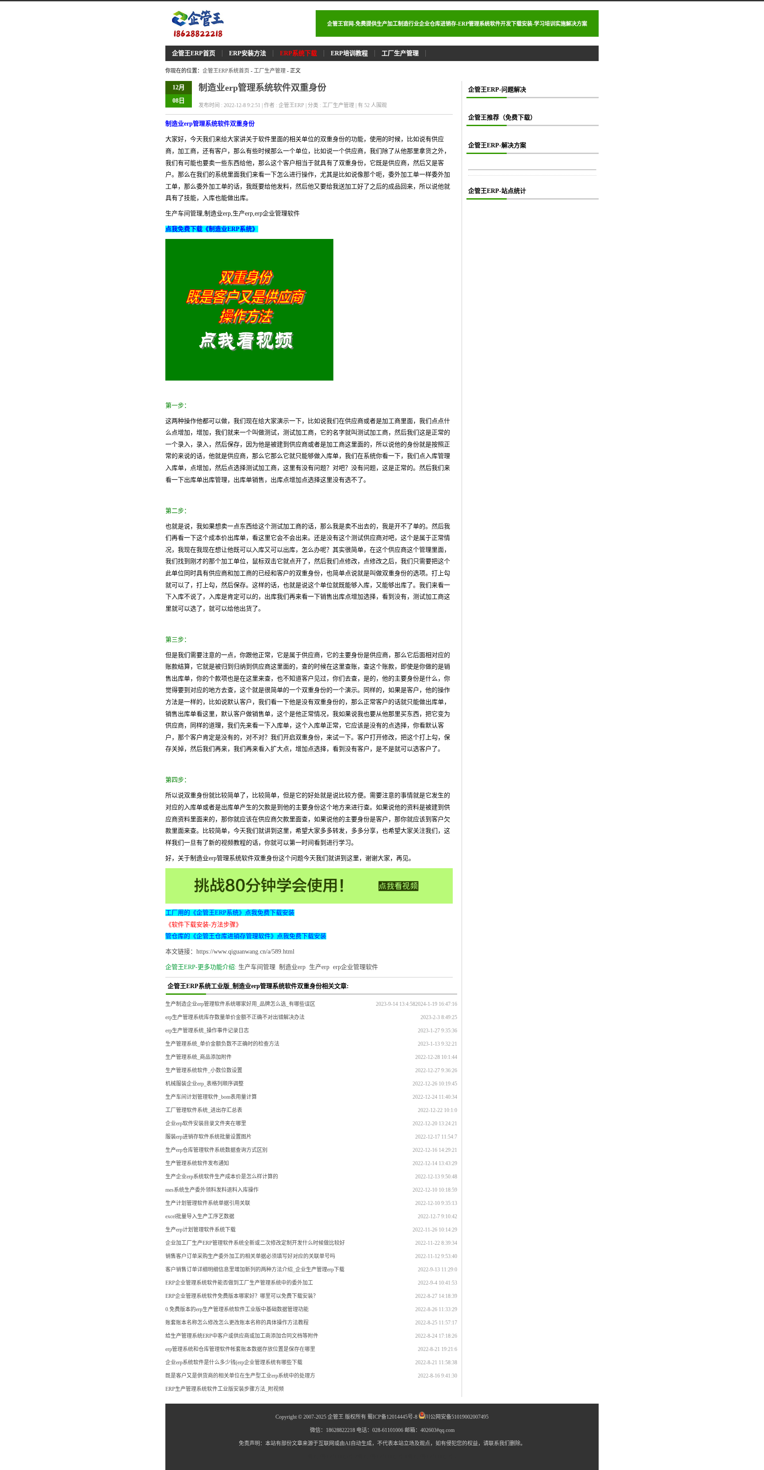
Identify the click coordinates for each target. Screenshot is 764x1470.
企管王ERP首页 (193, 53)
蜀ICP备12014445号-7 (432, 1457)
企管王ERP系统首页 (225, 71)
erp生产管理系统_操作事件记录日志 (207, 1030)
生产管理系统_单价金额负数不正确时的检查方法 (222, 1044)
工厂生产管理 (400, 53)
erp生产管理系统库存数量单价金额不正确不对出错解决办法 (235, 1017)
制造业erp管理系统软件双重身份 (262, 87)
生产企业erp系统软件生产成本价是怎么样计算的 (221, 1177)
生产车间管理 (256, 967)
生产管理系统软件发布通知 (197, 1163)
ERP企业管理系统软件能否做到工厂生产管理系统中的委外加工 (239, 1283)
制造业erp (292, 967)
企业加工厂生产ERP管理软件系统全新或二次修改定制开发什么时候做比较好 (255, 1243)
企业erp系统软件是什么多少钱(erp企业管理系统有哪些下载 (233, 1362)
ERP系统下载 (298, 53)
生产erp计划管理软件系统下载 (200, 1230)
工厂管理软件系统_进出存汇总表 (203, 1110)
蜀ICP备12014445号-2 (332, 1457)
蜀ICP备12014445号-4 (382, 1457)
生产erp (319, 967)
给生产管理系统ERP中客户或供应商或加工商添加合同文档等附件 (241, 1336)
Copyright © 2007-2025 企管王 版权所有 (320, 1417)
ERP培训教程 (349, 53)
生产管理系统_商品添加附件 (198, 1057)
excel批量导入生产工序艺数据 (199, 1216)
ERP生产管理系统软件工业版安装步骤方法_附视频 (224, 1389)
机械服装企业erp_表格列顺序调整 (204, 1084)
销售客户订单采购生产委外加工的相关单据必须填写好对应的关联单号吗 (250, 1256)
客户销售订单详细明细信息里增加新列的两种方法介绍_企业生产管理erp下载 (254, 1269)
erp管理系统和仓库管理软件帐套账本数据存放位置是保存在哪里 (240, 1349)
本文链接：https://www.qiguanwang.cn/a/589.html (229, 951)
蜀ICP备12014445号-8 (392, 1417)
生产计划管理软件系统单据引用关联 (207, 1203)
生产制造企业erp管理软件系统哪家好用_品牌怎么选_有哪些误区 (240, 1004)
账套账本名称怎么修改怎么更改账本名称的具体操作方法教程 (237, 1323)
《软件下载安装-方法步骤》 (203, 924)
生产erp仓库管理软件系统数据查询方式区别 (216, 1150)
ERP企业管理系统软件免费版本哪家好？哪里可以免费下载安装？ (241, 1296)
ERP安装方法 (247, 53)
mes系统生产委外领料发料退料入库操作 (212, 1190)
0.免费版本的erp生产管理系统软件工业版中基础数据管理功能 (237, 1309)
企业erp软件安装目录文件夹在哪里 (205, 1123)
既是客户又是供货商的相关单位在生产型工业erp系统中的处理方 (240, 1376)
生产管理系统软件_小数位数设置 (203, 1070)
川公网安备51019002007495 (457, 1417)
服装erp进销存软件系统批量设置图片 (208, 1137)
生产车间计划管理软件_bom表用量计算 (211, 1097)
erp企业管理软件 (355, 967)
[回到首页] (242, 23)
